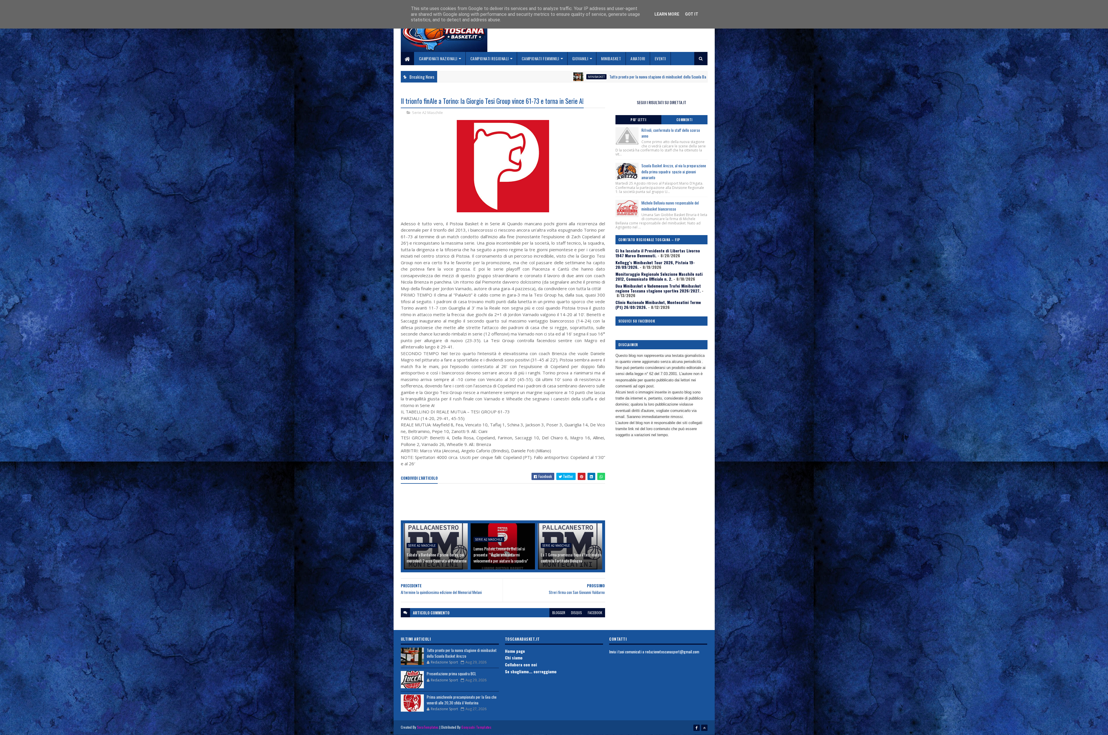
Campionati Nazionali (438, 58)
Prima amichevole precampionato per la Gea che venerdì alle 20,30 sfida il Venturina (462, 700)
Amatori (637, 58)
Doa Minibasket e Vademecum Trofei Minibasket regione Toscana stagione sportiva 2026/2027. (658, 288)
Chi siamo (514, 658)
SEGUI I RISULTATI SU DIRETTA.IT (661, 102)
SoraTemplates (428, 727)
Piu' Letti (638, 119)
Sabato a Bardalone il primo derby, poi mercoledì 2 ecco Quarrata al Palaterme (437, 558)
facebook (595, 612)
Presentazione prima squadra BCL (451, 673)
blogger (558, 612)
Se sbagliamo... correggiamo (531, 671)
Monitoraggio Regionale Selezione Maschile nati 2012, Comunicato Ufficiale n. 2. (659, 276)
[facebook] (696, 728)
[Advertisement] (506, 502)
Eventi (660, 58)
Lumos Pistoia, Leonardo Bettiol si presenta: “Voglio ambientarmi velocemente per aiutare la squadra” (500, 554)
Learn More (666, 14)
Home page (515, 651)
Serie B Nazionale (668, 77)
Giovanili (580, 58)
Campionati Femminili (540, 58)
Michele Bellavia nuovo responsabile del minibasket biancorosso (670, 206)
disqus (576, 612)
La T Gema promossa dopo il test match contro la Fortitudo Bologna (571, 558)
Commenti (684, 119)
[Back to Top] (704, 728)
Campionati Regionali (489, 58)
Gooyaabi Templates (476, 727)
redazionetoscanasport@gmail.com (672, 651)
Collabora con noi (521, 664)
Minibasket (611, 58)
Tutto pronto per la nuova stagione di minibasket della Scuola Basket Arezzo (573, 77)
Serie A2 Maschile (427, 112)
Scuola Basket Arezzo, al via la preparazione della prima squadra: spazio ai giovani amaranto (673, 172)
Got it (691, 14)
